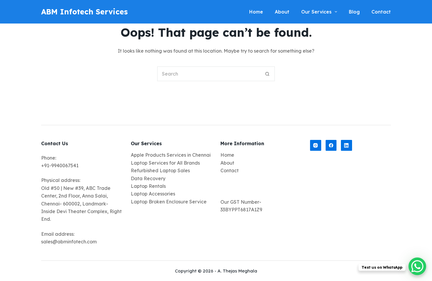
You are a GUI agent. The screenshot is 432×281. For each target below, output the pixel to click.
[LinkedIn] (346, 145)
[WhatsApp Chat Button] (417, 266)
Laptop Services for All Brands (165, 163)
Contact (229, 170)
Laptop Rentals (148, 186)
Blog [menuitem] (354, 12)
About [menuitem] (282, 12)
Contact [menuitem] (381, 12)
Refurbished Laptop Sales (160, 170)
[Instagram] (315, 145)
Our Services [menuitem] (316, 12)
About (227, 163)
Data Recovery (148, 178)
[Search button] (267, 73)
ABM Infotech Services (84, 11)
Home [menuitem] (256, 12)
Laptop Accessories (153, 194)
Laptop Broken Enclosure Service (169, 202)
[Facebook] (331, 145)
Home (227, 155)
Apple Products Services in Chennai (171, 155)
